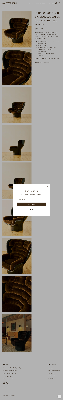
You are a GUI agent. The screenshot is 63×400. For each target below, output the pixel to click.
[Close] (47, 186)
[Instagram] (32, 209)
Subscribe (31, 204)
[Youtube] (30, 209)
